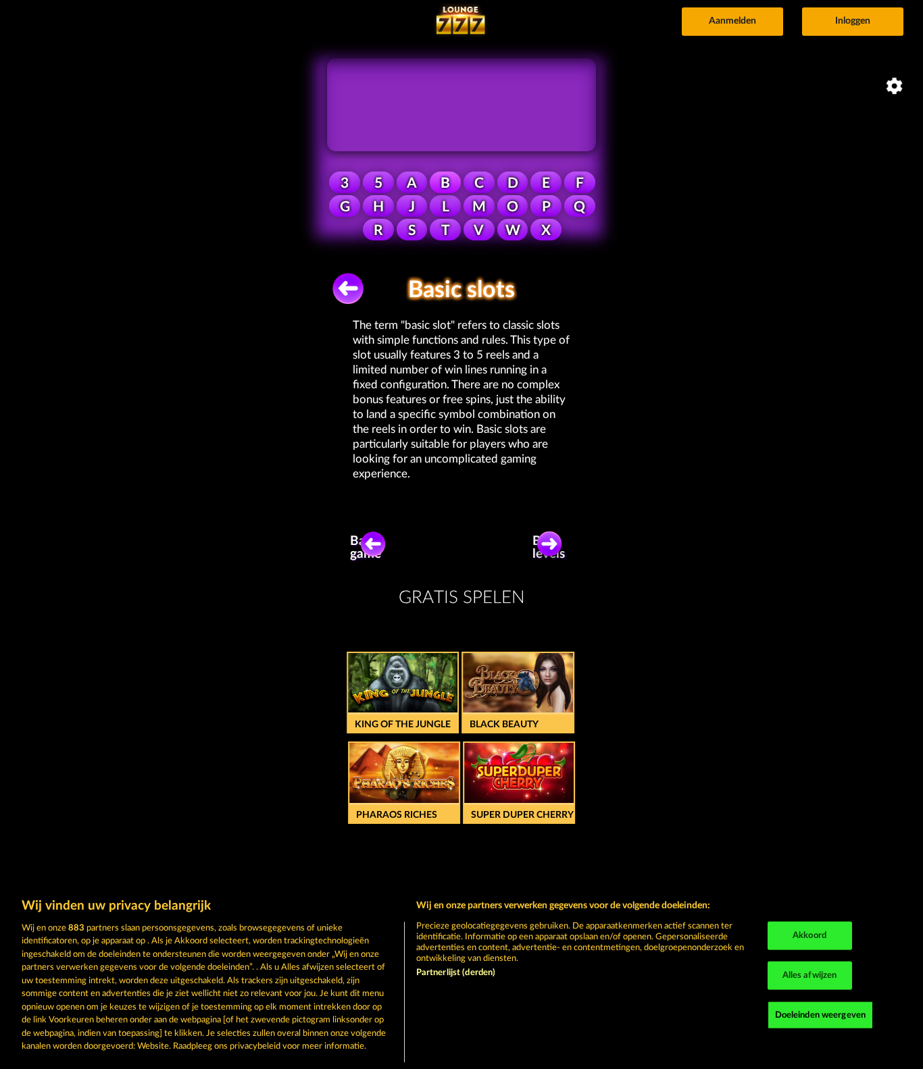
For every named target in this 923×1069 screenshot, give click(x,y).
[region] (461, 977)
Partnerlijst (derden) (456, 972)
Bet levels (548, 547)
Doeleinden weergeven (820, 1014)
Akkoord (809, 935)
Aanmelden (732, 21)
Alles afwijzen (809, 975)
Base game (365, 547)
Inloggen (852, 21)
